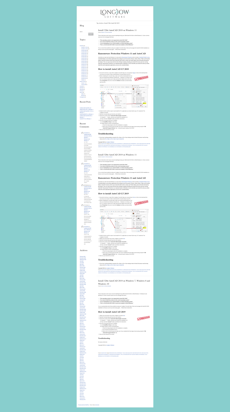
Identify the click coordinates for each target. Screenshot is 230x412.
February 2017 (82, 346)
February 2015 (82, 382)
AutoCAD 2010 (83, 64)
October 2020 (82, 312)
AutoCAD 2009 (83, 62)
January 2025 (82, 268)
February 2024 (82, 279)
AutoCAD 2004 (83, 55)
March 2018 (82, 332)
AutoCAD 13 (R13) (84, 47)
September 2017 (83, 338)
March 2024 (82, 278)
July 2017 (81, 342)
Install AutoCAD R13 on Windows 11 (87, 114)
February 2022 (82, 298)
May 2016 (82, 359)
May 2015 (82, 377)
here (134, 197)
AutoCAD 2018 (103, 143)
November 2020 (83, 310)
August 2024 (82, 273)
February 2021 (82, 306)
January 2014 (82, 398)
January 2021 (82, 307)
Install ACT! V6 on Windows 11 (85, 118)
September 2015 (83, 371)
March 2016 (82, 362)
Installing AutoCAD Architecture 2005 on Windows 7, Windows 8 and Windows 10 (88, 137)
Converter (81, 86)
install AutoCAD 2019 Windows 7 (127, 145)
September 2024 (83, 272)
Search (81, 31)
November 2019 (83, 317)
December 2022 (83, 292)
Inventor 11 (83, 83)
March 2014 (82, 396)
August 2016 (82, 354)
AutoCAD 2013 (83, 69)
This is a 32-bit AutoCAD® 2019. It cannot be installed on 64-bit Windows (132, 354)
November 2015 (83, 368)
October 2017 (82, 337)
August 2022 (82, 293)
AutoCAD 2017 (83, 75)
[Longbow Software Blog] (115, 13)
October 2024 (82, 270)
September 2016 (83, 352)
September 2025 (83, 259)
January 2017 (82, 348)
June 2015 (82, 376)
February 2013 (82, 399)
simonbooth (110, 32)
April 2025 (82, 264)
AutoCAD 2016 (83, 73)
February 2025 (82, 267)
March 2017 (82, 345)
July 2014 (81, 391)
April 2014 (82, 394)
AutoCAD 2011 (83, 65)
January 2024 (82, 281)
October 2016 (82, 351)
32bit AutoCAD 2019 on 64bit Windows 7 (130, 143)
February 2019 (82, 326)
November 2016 (83, 349)
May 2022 (82, 295)
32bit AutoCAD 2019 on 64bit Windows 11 (116, 143)
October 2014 (82, 387)
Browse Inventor (82, 81)
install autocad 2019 (106, 145)
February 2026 (82, 256)
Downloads (82, 87)
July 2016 (81, 356)
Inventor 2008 (83, 84)
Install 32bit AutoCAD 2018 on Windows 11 (117, 30)
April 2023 (82, 286)
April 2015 (82, 379)
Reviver (81, 92)
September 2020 (83, 314)
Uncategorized (82, 97)
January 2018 (82, 334)
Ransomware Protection (127, 57)
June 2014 (82, 393)
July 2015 (81, 374)
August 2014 (82, 390)
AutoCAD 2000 (83, 50)
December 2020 (83, 309)
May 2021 (82, 303)
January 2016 (82, 365)
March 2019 (82, 324)
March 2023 (82, 287)
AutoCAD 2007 (83, 59)
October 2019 (82, 318)
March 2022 (82, 296)
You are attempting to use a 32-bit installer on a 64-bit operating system (119, 146)
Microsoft (83, 95)
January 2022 (82, 300)
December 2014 (83, 384)
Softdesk (82, 79)
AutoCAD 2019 (103, 269)
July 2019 (81, 321)
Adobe (82, 93)
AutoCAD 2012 (83, 67)
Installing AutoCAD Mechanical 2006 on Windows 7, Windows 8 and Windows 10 (88, 168)
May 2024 (82, 276)
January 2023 (82, 290)
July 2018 (81, 331)
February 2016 (82, 363)
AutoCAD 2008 (83, 61)
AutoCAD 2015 (83, 72)
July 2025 (81, 261)
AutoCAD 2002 (83, 53)
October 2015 (82, 370)
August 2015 (82, 373)
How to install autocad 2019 (141, 143)
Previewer (81, 90)
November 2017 (83, 335)
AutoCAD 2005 (83, 56)
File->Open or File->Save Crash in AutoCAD (114, 138)
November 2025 (83, 258)
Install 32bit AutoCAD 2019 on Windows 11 (117, 154)
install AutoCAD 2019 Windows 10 (116, 145)
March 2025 (82, 265)
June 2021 (82, 301)
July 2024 (81, 275)
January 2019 (82, 328)
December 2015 (83, 366)
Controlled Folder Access (144, 57)
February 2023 (82, 289)
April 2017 (82, 343)
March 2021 (82, 304)
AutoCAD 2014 (83, 70)
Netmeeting (82, 89)
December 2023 (83, 282)
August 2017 (82, 340)
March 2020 (82, 315)
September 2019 (83, 320)
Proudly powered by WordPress (83, 404)
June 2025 (82, 262)
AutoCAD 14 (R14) (84, 48)
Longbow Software (110, 142)
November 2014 (83, 385)
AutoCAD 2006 (83, 58)
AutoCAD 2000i (84, 51)
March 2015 (82, 380)
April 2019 (82, 323)
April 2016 (82, 360)
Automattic (97, 404)
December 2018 (83, 329)
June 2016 (82, 357)
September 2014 (83, 388)
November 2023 (83, 284)
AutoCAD (81, 45)
